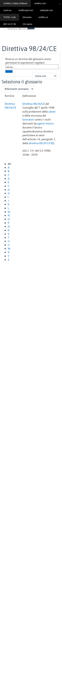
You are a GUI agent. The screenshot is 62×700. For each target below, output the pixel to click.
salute (51, 111)
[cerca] (9, 71)
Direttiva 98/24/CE (10, 105)
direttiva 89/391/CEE (41, 143)
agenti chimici (45, 123)
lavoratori (28, 119)
